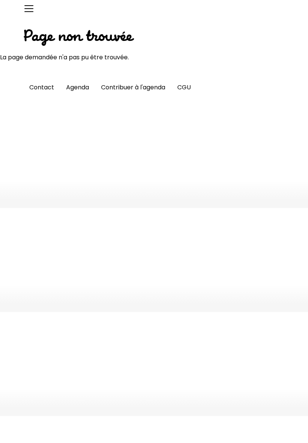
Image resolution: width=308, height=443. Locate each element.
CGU (184, 87)
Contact (41, 87)
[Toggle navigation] (29, 8)
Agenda (77, 87)
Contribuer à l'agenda (133, 87)
